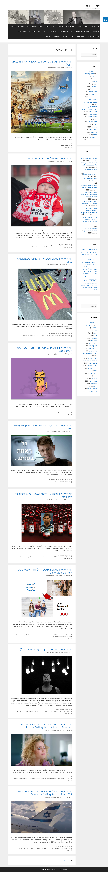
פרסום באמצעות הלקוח (35, 557)
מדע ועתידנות (93, 97)
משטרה (84, 267)
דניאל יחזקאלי (93, 92)
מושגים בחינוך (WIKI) (34, 31)
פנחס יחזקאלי (93, 129)
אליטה (88, 252)
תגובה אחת (67, 147)
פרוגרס (87, 280)
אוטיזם (95, 79)
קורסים (65, 36)
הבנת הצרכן (49, 711)
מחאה (95, 267)
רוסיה (85, 283)
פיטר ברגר (29, 246)
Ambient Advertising (55, 335)
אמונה (95, 81)
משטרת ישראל (93, 269)
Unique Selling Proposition (59, 778)
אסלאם (82, 254)
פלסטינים (89, 276)
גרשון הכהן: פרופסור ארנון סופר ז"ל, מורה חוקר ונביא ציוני (89, 158)
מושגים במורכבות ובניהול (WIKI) (66, 26)
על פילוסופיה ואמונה (93, 36)
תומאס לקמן (23, 246)
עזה (93, 273)
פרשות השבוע (80, 36)
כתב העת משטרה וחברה (50, 31)
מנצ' (59, 412)
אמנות (95, 84)
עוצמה (95, 273)
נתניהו (91, 271)
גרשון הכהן (96, 31)
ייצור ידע (93, 5)
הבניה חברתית (40, 246)
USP (69, 778)
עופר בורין (86, 271)
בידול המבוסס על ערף (46, 778)
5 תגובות (68, 850)
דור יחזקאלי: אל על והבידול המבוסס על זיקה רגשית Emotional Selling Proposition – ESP (45, 793)
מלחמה (92, 267)
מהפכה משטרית (86, 264)
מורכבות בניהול (50, 26)
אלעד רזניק (93, 254)
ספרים (71, 36)
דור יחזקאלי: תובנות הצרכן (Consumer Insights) (46, 649)
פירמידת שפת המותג (52, 412)
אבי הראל (89, 249)
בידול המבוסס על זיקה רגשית (43, 848)
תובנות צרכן (35, 711)
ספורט (62, 145)
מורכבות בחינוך (21, 31)
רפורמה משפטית (89, 285)
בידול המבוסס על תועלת (34, 778)
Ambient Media (66, 335)
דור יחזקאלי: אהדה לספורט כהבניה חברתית (49, 158)
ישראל (95, 264)
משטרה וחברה (92, 116)
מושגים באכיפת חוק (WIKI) (82, 31)
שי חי (56, 481)
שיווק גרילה (24, 335)
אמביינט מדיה (45, 335)
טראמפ (88, 262)
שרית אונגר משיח (92, 140)
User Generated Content (63, 557)
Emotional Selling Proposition (59, 848)
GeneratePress (45, 869)
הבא (66, 860)
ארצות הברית (93, 257)
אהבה (95, 76)
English (91, 71)
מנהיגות (88, 267)
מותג (62, 412)
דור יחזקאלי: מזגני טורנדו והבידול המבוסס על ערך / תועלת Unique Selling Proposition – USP (45, 726)
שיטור (82, 285)
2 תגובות (68, 414)
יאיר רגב (84, 262)
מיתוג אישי (61, 481)
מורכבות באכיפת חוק (66, 31)
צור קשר (48, 36)
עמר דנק (90, 273)
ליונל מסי (43, 557)
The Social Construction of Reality (60, 246)
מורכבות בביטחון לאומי (17, 26)
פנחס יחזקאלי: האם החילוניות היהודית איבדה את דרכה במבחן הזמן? (89, 172)
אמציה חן (87, 254)
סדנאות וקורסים (92, 122)
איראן (83, 250)
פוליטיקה (94, 127)
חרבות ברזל (93, 262)
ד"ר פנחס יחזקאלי (83, 26)
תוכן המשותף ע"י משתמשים (59, 636)
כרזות (93, 264)
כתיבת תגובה (67, 337)
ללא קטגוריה (93, 94)
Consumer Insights (64, 711)
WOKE (95, 249)
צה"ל (84, 280)
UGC (54, 557)
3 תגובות (68, 780)
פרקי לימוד (56, 36)
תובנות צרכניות (28, 711)
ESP (69, 848)
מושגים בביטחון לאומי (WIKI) (34, 26)
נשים (95, 119)
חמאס (86, 259)
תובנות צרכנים (19, 711)
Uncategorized (89, 74)
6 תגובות (68, 638)
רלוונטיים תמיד (60, 244)
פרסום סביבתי (31, 335)
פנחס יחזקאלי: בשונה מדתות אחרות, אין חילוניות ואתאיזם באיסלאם (89, 195)
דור (26, 778)
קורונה (95, 135)
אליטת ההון (84, 252)
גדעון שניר (87, 257)
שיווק (20, 848)
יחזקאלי (16, 778)
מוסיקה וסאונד (92, 99)
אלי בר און (93, 252)
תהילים (88, 287)
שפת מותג (43, 412)
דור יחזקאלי (67, 144)
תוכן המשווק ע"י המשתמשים (20, 557)
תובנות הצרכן (42, 711)
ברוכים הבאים (95, 26)
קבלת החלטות (94, 283)
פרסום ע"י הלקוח (29, 634)
